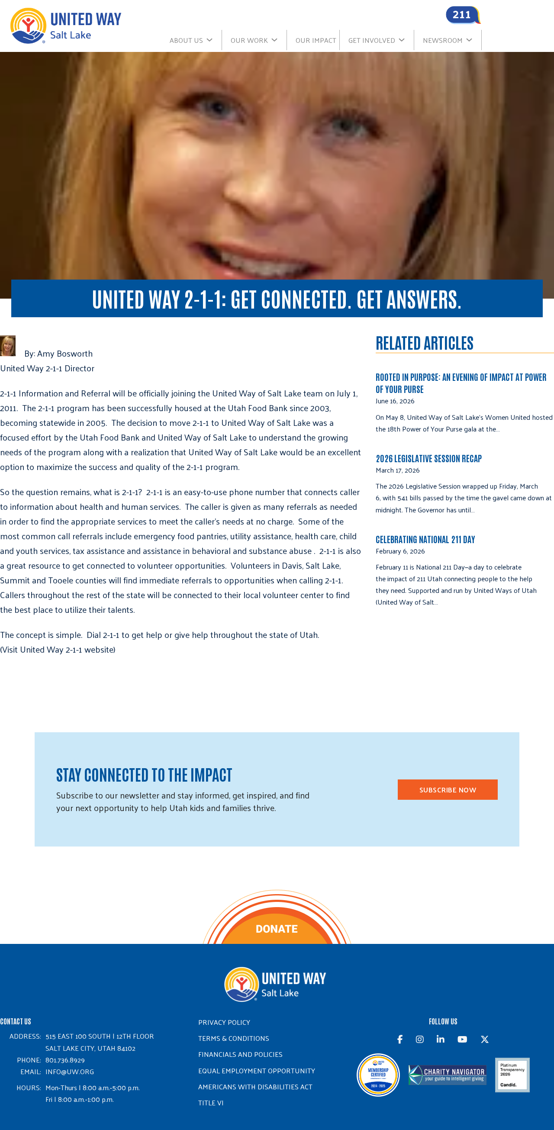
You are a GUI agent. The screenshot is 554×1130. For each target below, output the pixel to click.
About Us (186, 40)
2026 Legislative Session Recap (429, 458)
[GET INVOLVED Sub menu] (406, 40)
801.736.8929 (65, 1060)
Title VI (211, 1102)
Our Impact (316, 40)
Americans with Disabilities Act (255, 1086)
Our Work (249, 40)
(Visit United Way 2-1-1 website (56, 649)
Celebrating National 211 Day (425, 538)
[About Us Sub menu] (214, 40)
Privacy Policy (224, 1022)
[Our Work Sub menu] (279, 40)
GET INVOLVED (371, 40)
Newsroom (443, 40)
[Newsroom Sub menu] (473, 40)
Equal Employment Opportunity (256, 1070)
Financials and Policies (240, 1054)
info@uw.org (69, 1071)
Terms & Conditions (233, 1038)
